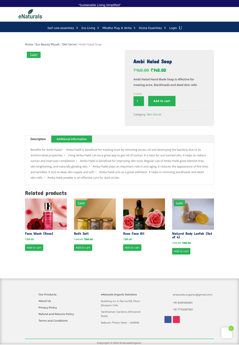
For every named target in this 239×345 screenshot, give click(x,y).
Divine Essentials (150, 28)
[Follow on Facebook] (167, 319)
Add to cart (161, 101)
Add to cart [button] (34, 247)
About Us (44, 301)
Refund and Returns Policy (56, 314)
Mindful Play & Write (117, 28)
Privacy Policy (47, 307)
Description (38, 139)
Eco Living (88, 28)
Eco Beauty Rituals (48, 44)
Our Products (47, 294)
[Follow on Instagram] (176, 319)
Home (29, 44)
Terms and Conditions (53, 320)
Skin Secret (69, 44)
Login (173, 28)
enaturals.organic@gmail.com (193, 294)
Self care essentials (60, 28)
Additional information (72, 139)
